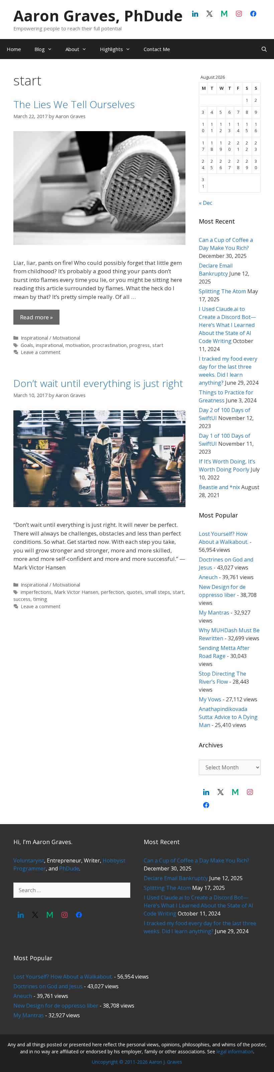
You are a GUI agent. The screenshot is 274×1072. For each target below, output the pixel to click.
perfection (112, 592)
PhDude (69, 868)
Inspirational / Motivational (50, 338)
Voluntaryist (28, 860)
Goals (27, 345)
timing (40, 599)
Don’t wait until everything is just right (98, 383)
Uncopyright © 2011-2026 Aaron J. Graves (137, 1062)
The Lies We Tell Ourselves (74, 104)
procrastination (109, 345)
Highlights (111, 49)
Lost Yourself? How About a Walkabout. (63, 976)
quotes (134, 592)
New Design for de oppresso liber (55, 1005)
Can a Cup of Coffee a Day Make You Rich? (196, 860)
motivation (77, 345)
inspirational (49, 345)
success (21, 599)
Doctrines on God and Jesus (48, 986)
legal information (235, 1051)
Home (14, 49)
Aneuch (208, 577)
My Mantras (214, 612)
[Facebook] (253, 14)
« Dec (205, 203)
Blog (39, 49)
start (157, 345)
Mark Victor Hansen (76, 592)
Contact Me (157, 49)
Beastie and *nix (219, 487)
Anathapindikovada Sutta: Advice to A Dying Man (228, 717)
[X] (209, 14)
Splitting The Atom (222, 291)
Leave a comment (40, 352)
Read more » (36, 317)
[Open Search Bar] (264, 49)
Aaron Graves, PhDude (98, 15)
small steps (157, 592)
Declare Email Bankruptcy (176, 878)
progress (139, 345)
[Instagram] (239, 14)
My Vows (210, 699)
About (72, 49)
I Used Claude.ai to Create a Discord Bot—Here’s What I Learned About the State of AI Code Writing (227, 325)
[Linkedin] (195, 14)
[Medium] (224, 14)
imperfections (36, 592)
